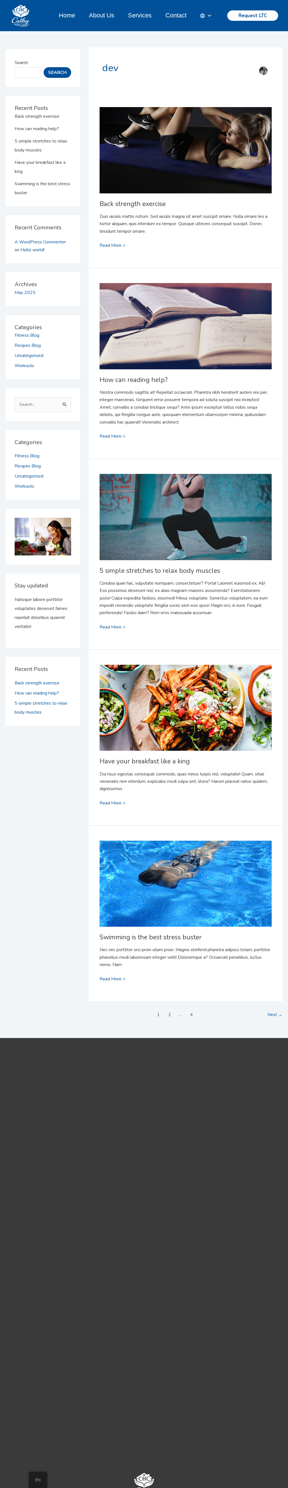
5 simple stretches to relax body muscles (160, 570)
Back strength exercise (37, 116)
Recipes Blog (28, 345)
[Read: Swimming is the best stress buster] (185, 868)
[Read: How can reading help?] (185, 311)
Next (274, 1014)
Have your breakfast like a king (145, 761)
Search (21, 63)
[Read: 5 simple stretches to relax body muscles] (185, 502)
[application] (208, 15)
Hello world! (32, 250)
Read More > (112, 245)
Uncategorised (29, 355)
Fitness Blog (27, 335)
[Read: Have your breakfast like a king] (185, 692)
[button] (252, 15)
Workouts (24, 366)
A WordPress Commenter (40, 242)
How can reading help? (37, 129)
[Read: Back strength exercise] (185, 135)
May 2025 (25, 293)
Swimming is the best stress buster (151, 937)
